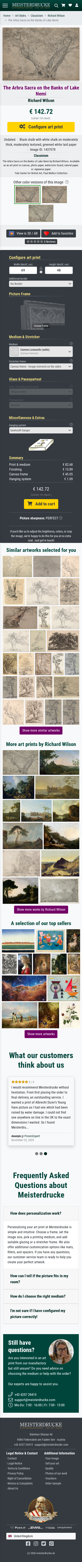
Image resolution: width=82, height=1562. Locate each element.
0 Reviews (49, 241)
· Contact (11, 1458)
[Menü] (5, 5)
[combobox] (41, 284)
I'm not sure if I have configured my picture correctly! (37, 1313)
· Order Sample (52, 1483)
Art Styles (20, 16)
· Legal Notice (14, 1463)
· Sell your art (51, 1463)
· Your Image (51, 1458)
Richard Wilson (56, 16)
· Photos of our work (55, 1473)
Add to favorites (61, 233)
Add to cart (43, 503)
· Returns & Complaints (19, 1483)
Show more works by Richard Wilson (41, 910)
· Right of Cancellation (19, 1478)
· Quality (48, 1468)
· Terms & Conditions (18, 1468)
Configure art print (44, 126)
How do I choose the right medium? (38, 1296)
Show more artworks (41, 1034)
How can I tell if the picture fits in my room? (39, 1278)
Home (7, 16)
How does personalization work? (35, 1213)
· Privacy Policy (15, 1473)
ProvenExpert (32, 1136)
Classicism (37, 16)
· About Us (12, 1488)
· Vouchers (50, 1478)
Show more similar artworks (41, 730)
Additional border (18, 278)
